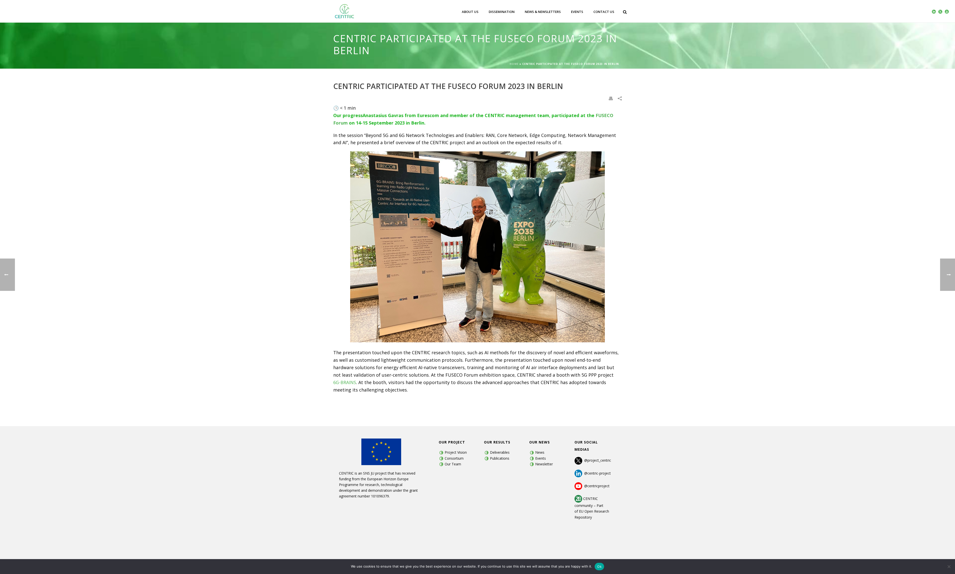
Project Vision (456, 452)
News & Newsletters (543, 11)
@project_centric (597, 460)
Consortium (454, 458)
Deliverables (500, 452)
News (539, 452)
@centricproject (596, 486)
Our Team (453, 464)
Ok (599, 567)
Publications (499, 458)
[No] (948, 566)
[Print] (611, 98)
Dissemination (502, 11)
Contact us (603, 11)
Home (514, 64)
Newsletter (544, 464)
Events (577, 11)
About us (470, 11)
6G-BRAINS (344, 382)
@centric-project (596, 473)
